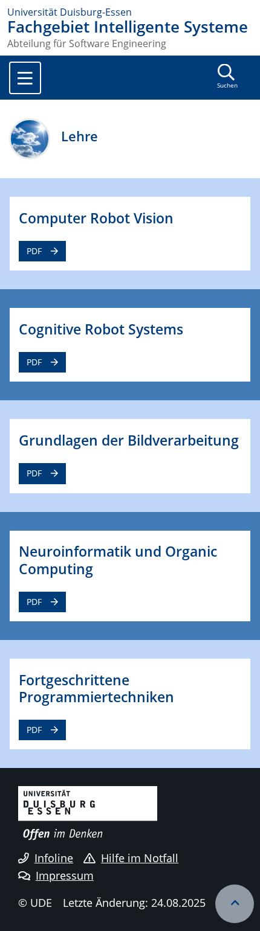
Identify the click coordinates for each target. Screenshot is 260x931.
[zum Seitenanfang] (234, 904)
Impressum (65, 875)
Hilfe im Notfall (139, 858)
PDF (34, 251)
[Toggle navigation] (25, 78)
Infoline (53, 858)
